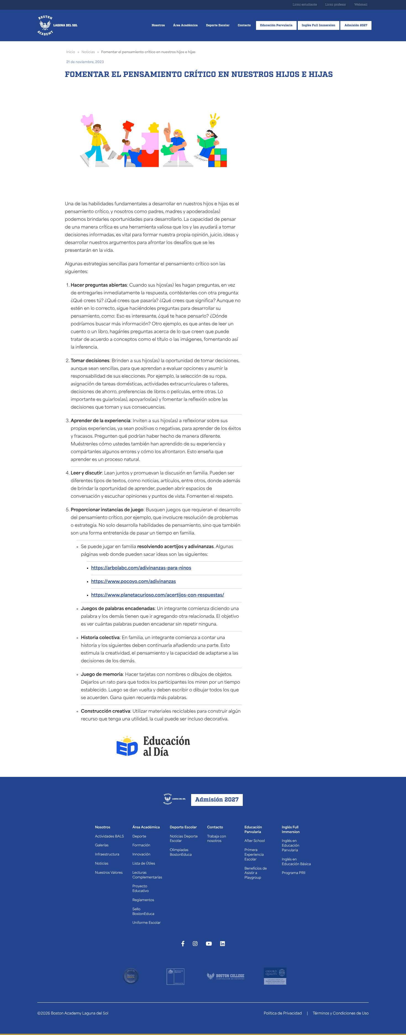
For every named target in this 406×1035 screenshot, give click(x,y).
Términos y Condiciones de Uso (341, 1014)
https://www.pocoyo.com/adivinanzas (133, 582)
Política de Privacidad (283, 1014)
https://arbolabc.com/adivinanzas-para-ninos (141, 568)
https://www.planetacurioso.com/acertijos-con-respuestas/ (157, 595)
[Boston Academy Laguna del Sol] (57, 25)
